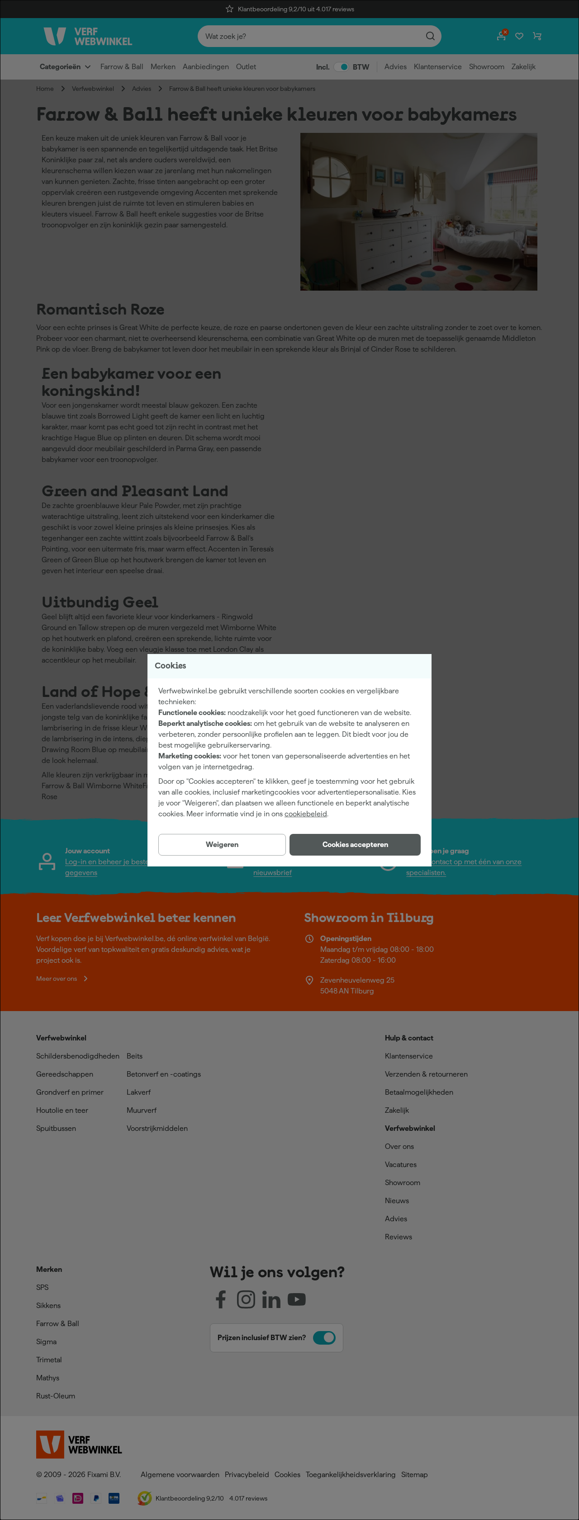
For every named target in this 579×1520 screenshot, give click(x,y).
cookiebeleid (306, 814)
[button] (355, 845)
